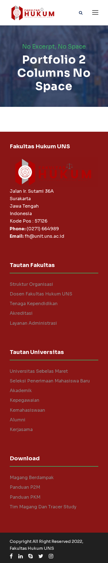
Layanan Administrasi (33, 323)
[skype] (30, 556)
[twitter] (40, 556)
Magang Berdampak (32, 477)
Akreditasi (21, 313)
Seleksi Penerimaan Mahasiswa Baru (50, 381)
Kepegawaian (24, 400)
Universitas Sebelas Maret (39, 371)
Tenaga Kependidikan (34, 303)
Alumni (17, 420)
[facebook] (11, 556)
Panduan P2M (25, 487)
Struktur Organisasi (31, 284)
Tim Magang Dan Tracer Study (43, 507)
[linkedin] (20, 556)
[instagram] (51, 556)
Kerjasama (21, 429)
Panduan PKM (25, 497)
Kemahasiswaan (27, 410)
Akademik (21, 390)
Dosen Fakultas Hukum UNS (41, 294)
